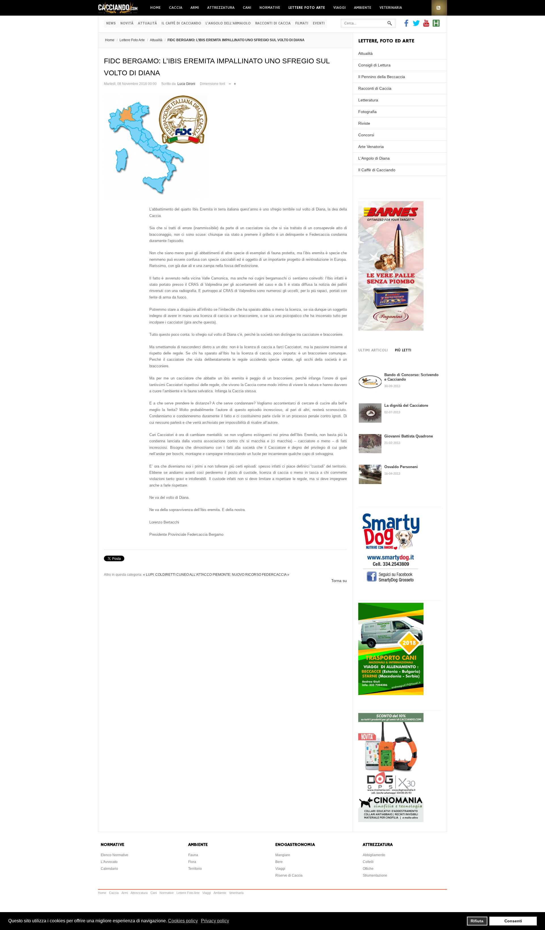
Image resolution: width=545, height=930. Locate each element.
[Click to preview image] (225, 146)
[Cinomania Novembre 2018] (391, 820)
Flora (192, 862)
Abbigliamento (374, 855)
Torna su (339, 580)
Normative (269, 7)
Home (155, 7)
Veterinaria (391, 7)
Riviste (364, 123)
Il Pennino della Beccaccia (381, 76)
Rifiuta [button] (477, 921)
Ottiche (368, 869)
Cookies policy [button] (183, 920)
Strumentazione (375, 875)
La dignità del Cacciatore (406, 405)
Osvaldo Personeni (401, 467)
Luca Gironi (186, 84)
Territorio (195, 869)
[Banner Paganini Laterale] (391, 329)
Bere (279, 862)
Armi (194, 7)
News (111, 23)
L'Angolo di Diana (374, 158)
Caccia (175, 7)
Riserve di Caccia (289, 875)
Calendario (109, 869)
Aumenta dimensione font (235, 82)
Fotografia (367, 111)
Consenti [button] (513, 921)
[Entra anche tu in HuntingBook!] (436, 25)
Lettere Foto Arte (306, 7)
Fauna (193, 855)
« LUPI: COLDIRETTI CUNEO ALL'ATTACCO (177, 575)
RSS (439, 8)
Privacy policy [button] (215, 920)
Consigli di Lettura (374, 65)
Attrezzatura (220, 7)
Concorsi (366, 135)
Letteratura (368, 100)
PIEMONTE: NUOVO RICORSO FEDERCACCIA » (251, 575)
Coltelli (368, 862)
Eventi (319, 23)
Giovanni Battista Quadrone (408, 436)
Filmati (301, 23)
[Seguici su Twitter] (416, 25)
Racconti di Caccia (273, 23)
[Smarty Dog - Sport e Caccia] (391, 583)
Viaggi (339, 7)
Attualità (147, 23)
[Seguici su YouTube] (426, 25)
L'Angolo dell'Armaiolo (228, 23)
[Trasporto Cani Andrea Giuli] (391, 693)
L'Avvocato (109, 862)
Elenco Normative (114, 855)
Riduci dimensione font (230, 82)
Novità (126, 23)
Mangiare (282, 855)
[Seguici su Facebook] (407, 25)
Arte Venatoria (371, 146)
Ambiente (362, 7)
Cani (247, 7)
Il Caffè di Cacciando (181, 23)
